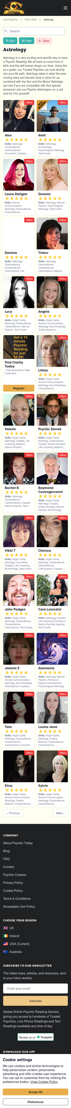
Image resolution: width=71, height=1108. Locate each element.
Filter (28, 41)
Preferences (36, 1102)
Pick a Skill (30, 19)
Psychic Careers (14, 874)
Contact (8, 866)
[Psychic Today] (14, 8)
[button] (7, 139)
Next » (60, 813)
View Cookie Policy (44, 1081)
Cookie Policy (13, 890)
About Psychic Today (18, 843)
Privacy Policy (13, 882)
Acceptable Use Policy (19, 906)
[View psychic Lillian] (18, 363)
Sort (12, 41)
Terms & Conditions (17, 898)
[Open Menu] (65, 8)
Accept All (35, 1092)
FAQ (6, 858)
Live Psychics (10, 19)
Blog (6, 851)
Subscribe (35, 1001)
